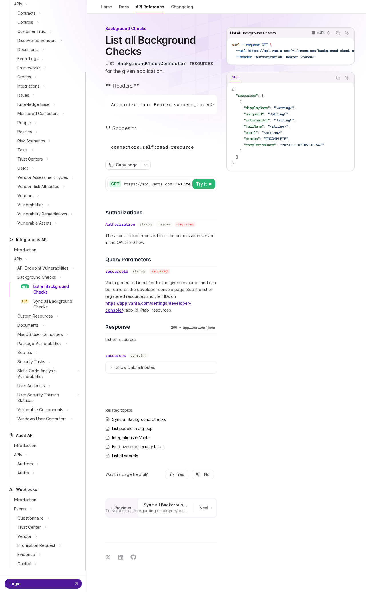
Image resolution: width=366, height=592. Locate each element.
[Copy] (185, 184)
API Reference (150, 6)
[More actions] (146, 165)
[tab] (235, 77)
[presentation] (43, 287)
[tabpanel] (290, 127)
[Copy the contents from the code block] (338, 33)
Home (106, 6)
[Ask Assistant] (347, 33)
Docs (124, 6)
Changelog (182, 6)
